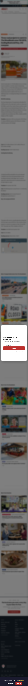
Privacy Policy (21, 351)
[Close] (24, 328)
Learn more (21, 680)
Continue (14, 348)
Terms (17, 351)
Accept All (19, 683)
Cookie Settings (10, 683)
